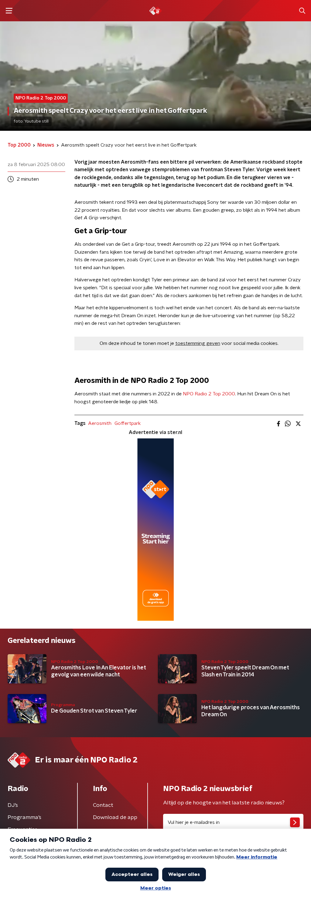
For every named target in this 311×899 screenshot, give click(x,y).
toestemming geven (197, 343)
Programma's (24, 817)
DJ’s (13, 805)
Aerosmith (99, 423)
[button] (9, 10)
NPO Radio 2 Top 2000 (209, 393)
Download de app (115, 817)
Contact (103, 805)
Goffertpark (127, 423)
